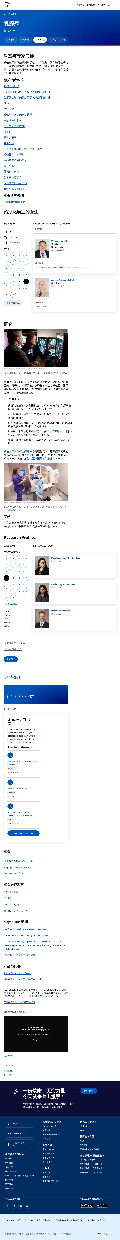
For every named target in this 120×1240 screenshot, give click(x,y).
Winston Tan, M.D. (59, 240)
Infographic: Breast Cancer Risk (18, 867)
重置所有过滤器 (13, 303)
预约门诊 (11, 31)
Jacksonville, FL (14, 238)
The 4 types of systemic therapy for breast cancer (26, 935)
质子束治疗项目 (13, 177)
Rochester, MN (14, 242)
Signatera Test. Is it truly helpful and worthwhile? (23, 763)
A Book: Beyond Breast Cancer (17, 973)
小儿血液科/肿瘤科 (14, 126)
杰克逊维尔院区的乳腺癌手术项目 (23, 148)
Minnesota (8, 622)
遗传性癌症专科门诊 (15, 183)
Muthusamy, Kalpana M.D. (63, 584)
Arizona (7, 615)
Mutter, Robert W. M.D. (61, 610)
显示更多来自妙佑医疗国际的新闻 (19, 955)
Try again (36, 1040)
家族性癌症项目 (13, 120)
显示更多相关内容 (12, 873)
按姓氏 (6, 249)
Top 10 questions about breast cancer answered (25, 928)
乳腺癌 (12, 23)
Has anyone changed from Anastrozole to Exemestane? (20, 814)
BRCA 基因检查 (11, 891)
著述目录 (53, 526)
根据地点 (7, 232)
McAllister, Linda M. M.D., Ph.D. (65, 558)
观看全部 (7, 626)
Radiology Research (14, 201)
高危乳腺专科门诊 (14, 188)
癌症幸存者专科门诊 (15, 160)
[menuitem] (11, 40)
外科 (6, 103)
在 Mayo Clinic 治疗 (58, 40)
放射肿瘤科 (10, 137)
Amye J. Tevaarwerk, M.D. (63, 280)
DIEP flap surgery (11, 904)
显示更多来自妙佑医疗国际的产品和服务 (23, 979)
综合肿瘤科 (10, 165)
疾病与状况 (11, 14)
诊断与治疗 (25, 40)
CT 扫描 (7, 898)
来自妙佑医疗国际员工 (14, 642)
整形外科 (9, 143)
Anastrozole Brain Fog (17, 788)
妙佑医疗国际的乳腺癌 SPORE (44, 458)
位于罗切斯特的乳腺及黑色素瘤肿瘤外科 (27, 97)
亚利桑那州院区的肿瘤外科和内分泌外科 (27, 91)
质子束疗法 (55, 431)
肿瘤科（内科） (13, 171)
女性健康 (9, 108)
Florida (6, 618)
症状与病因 (11, 40)
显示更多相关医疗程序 (14, 910)
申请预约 (11, 659)
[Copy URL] (52, 1034)
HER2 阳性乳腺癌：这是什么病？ (19, 861)
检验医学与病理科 (14, 154)
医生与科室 (40, 40)
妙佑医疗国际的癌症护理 (18, 114)
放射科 (7, 131)
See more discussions (23, 833)
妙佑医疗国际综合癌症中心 (19, 451)
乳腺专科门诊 (11, 86)
